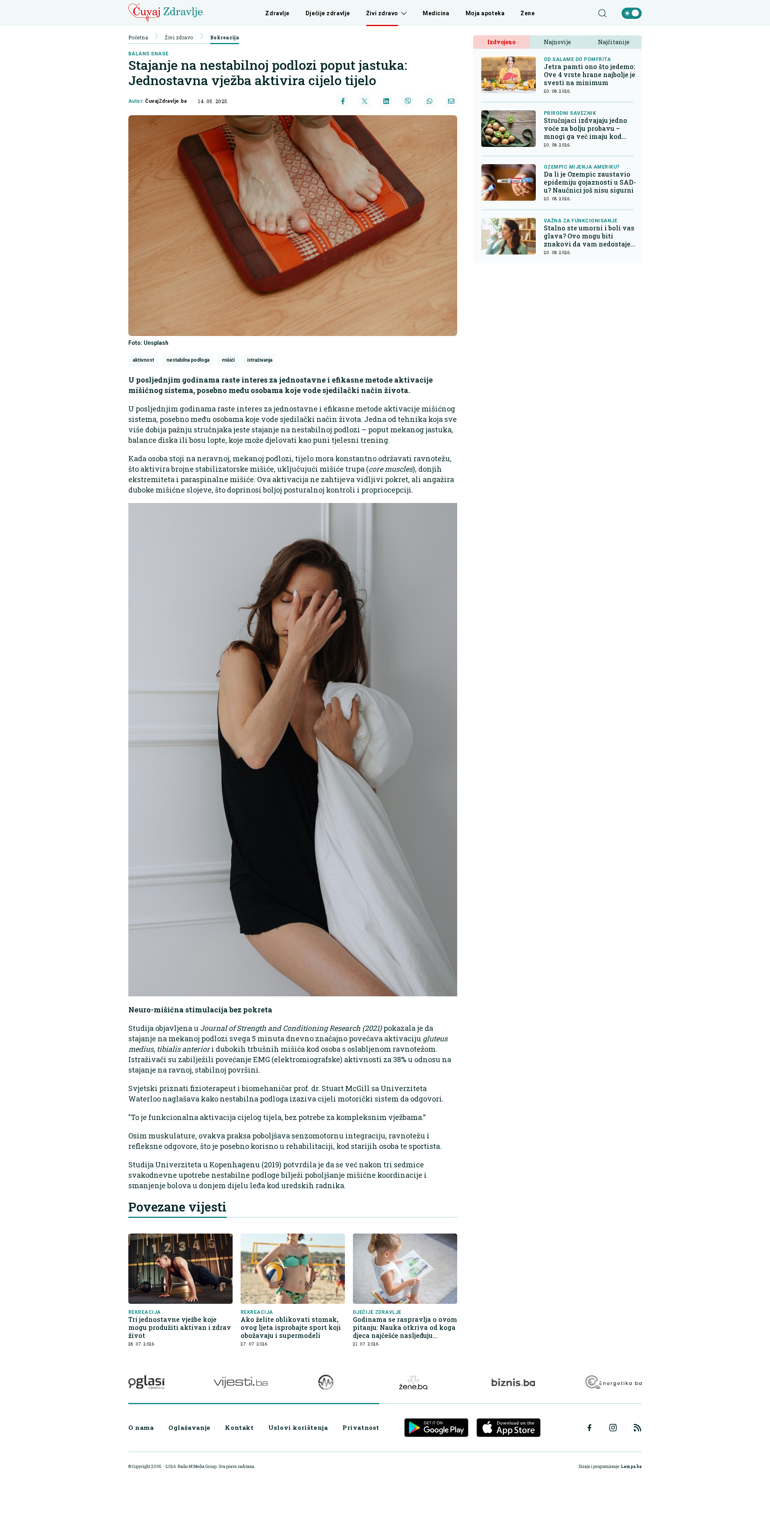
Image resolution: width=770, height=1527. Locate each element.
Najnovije (557, 42)
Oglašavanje (189, 1427)
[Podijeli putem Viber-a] (408, 101)
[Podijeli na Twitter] (365, 101)
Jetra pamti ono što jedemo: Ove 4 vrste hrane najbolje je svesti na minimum (589, 75)
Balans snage (148, 54)
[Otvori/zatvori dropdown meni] (402, 13)
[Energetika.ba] (613, 1382)
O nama (141, 1427)
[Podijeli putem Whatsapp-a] (430, 101)
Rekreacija (224, 37)
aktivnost (143, 360)
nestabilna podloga (187, 360)
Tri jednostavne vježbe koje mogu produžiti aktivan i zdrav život (179, 1327)
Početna (138, 37)
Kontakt (239, 1427)
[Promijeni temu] (632, 13)
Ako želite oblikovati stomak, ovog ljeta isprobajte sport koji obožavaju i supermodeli (291, 1327)
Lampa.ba (631, 1466)
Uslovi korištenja (298, 1427)
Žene (528, 13)
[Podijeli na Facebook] (343, 101)
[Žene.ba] (413, 1382)
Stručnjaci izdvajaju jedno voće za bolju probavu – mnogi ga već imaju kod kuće (585, 128)
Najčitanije (614, 42)
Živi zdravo (382, 13)
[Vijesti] (240, 1382)
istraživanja (259, 360)
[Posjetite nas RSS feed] (637, 1427)
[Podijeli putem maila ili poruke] (451, 101)
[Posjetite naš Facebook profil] (589, 1427)
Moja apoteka (485, 13)
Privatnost (360, 1427)
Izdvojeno (501, 42)
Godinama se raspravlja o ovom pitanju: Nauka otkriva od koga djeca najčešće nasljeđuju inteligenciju (405, 1327)
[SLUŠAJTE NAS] (326, 1382)
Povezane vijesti (177, 1207)
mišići (228, 360)
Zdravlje (277, 13)
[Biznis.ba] (513, 1382)
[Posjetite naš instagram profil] (613, 1427)
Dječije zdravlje (328, 13)
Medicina (436, 13)
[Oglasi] (146, 1382)
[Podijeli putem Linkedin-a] (386, 101)
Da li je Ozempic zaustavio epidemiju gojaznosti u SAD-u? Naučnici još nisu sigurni (590, 182)
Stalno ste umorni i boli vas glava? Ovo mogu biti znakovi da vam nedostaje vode (589, 236)
